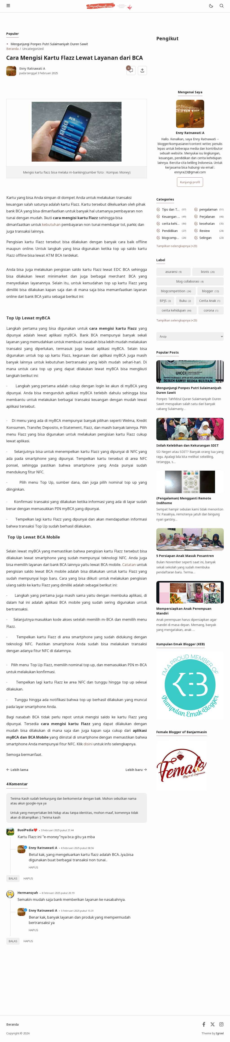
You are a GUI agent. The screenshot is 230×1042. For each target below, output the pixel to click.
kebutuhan (51, 224)
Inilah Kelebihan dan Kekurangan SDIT (187, 445)
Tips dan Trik (171, 209)
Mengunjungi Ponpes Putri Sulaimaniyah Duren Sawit (49, 44)
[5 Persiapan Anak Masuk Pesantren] (190, 549)
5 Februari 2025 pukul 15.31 (77, 910)
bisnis (205, 271)
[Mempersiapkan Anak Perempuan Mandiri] (190, 602)
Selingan (205, 238)
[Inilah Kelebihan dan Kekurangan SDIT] (190, 439)
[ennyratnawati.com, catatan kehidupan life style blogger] (109, 6)
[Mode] (211, 6)
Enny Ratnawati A (43, 848)
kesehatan (207, 223)
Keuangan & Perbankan (171, 216)
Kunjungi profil (190, 182)
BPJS (163, 300)
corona (209, 310)
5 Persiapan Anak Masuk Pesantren (185, 556)
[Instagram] (221, 1025)
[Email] (203, 1025)
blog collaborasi (187, 281)
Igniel (220, 1033)
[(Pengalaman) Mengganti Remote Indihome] (190, 492)
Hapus (28, 878)
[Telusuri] (221, 6)
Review (204, 231)
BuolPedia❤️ (27, 830)
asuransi (171, 271)
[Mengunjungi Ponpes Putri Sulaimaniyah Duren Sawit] (190, 381)
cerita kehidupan (171, 223)
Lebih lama (19, 770)
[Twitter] (212, 1025)
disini (88, 743)
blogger (207, 291)
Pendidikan (170, 231)
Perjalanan (207, 216)
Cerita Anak (207, 300)
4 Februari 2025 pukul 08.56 (77, 848)
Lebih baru (134, 770)
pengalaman (208, 209)
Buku (183, 300)
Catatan (129, 564)
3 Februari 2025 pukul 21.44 (57, 830)
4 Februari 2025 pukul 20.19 (58, 893)
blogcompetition (171, 238)
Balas (13, 878)
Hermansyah (28, 893)
